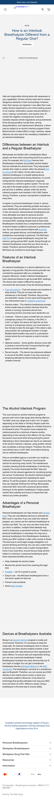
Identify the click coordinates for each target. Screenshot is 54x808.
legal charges (17, 586)
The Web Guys (16, 794)
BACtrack (27, 160)
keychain (43, 229)
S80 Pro (6, 238)
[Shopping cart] (48, 9)
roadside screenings (36, 301)
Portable (9, 572)
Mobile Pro (35, 666)
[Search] (42, 9)
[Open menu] (5, 9)
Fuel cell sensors (12, 289)
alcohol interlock (20, 640)
